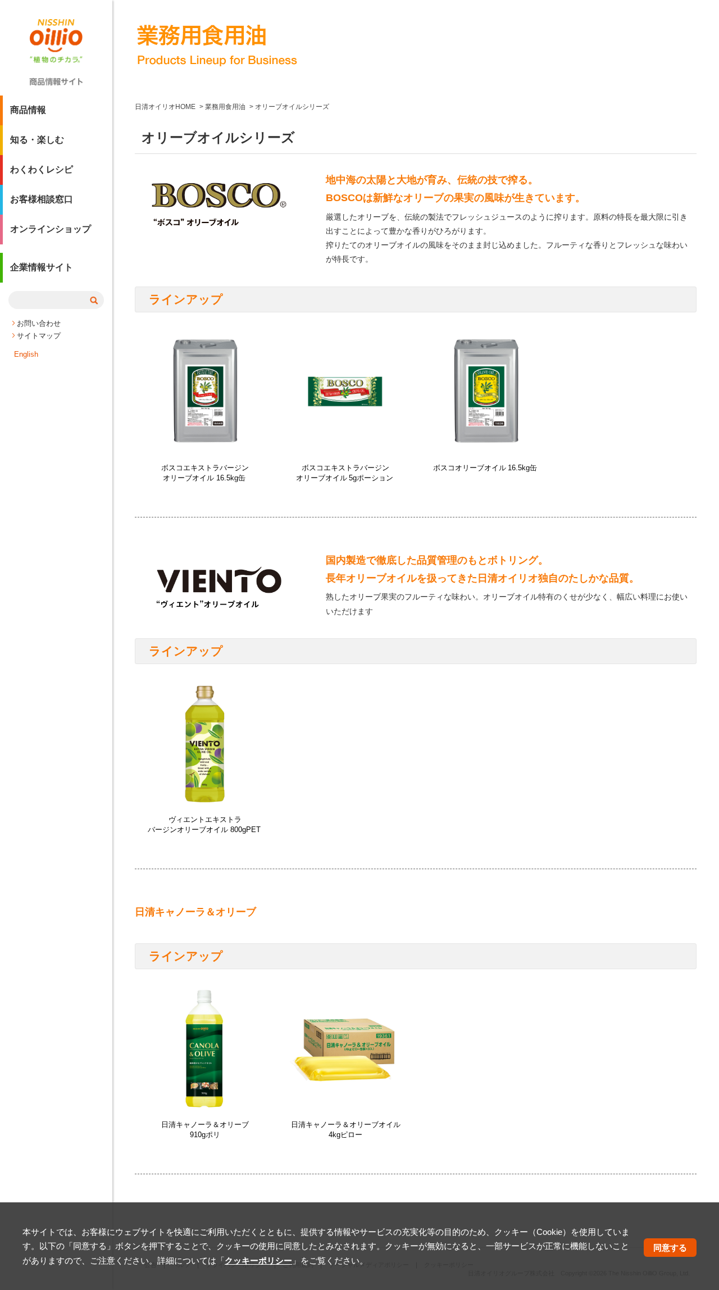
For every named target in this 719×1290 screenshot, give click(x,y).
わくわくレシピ (41, 169)
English (26, 354)
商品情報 (28, 110)
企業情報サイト (41, 267)
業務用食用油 (225, 107)
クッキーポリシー (258, 1260)
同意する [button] (670, 1247)
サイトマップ (39, 335)
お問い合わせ (39, 323)
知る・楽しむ (37, 139)
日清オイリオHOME (165, 107)
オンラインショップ (50, 229)
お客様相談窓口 (41, 199)
